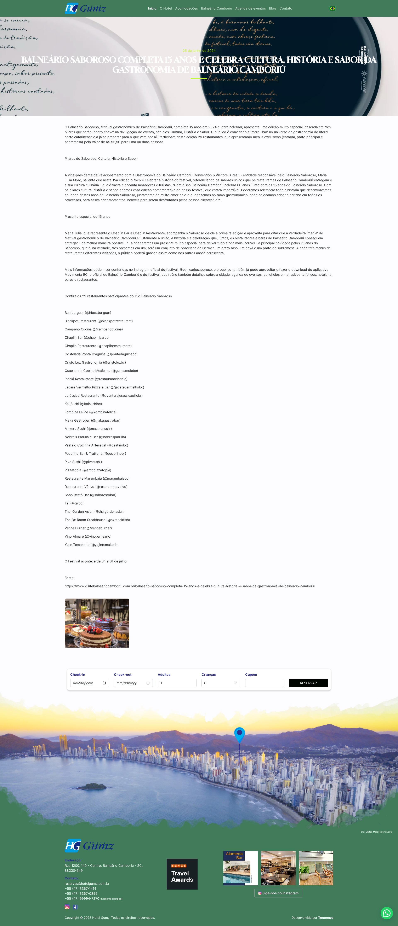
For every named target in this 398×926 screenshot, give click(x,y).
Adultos (164, 674)
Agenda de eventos (250, 8)
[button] (240, 868)
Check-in (77, 674)
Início (152, 8)
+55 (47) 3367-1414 (80, 888)
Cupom (251, 674)
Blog (272, 8)
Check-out (122, 674)
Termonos (325, 918)
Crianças (208, 674)
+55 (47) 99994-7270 (82, 898)
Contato (285, 8)
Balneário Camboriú (216, 8)
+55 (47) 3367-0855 (81, 893)
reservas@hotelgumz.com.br (87, 883)
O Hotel (166, 8)
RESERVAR (308, 683)
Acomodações (186, 8)
